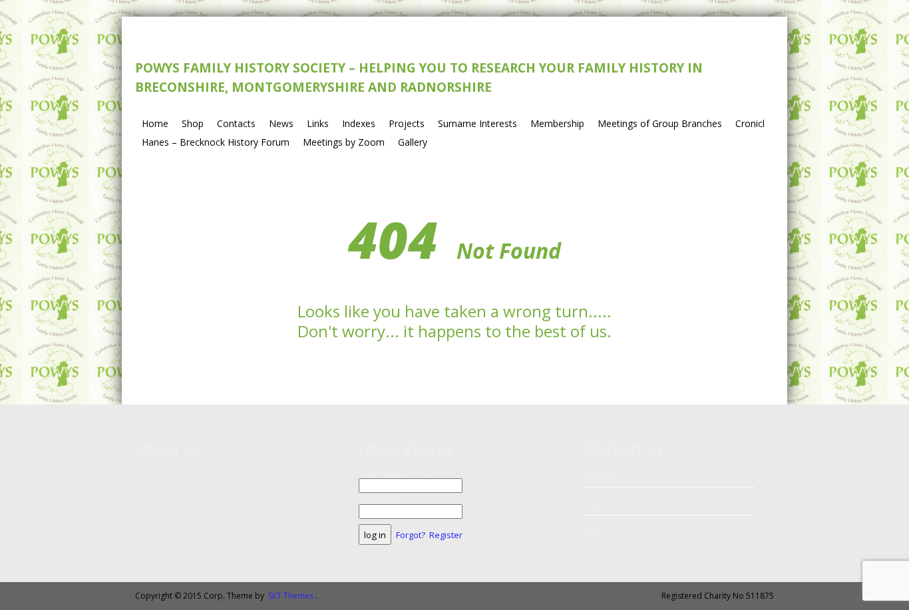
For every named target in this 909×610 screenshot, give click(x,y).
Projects (407, 123)
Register (445, 535)
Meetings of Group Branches (660, 123)
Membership (557, 123)
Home (155, 123)
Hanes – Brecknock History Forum (215, 142)
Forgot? (410, 535)
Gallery (412, 142)
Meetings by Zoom (344, 142)
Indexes (358, 123)
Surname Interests (477, 123)
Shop (193, 123)
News (281, 123)
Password (379, 500)
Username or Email (397, 474)
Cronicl (750, 123)
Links (318, 123)
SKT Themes (290, 595)
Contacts (236, 123)
